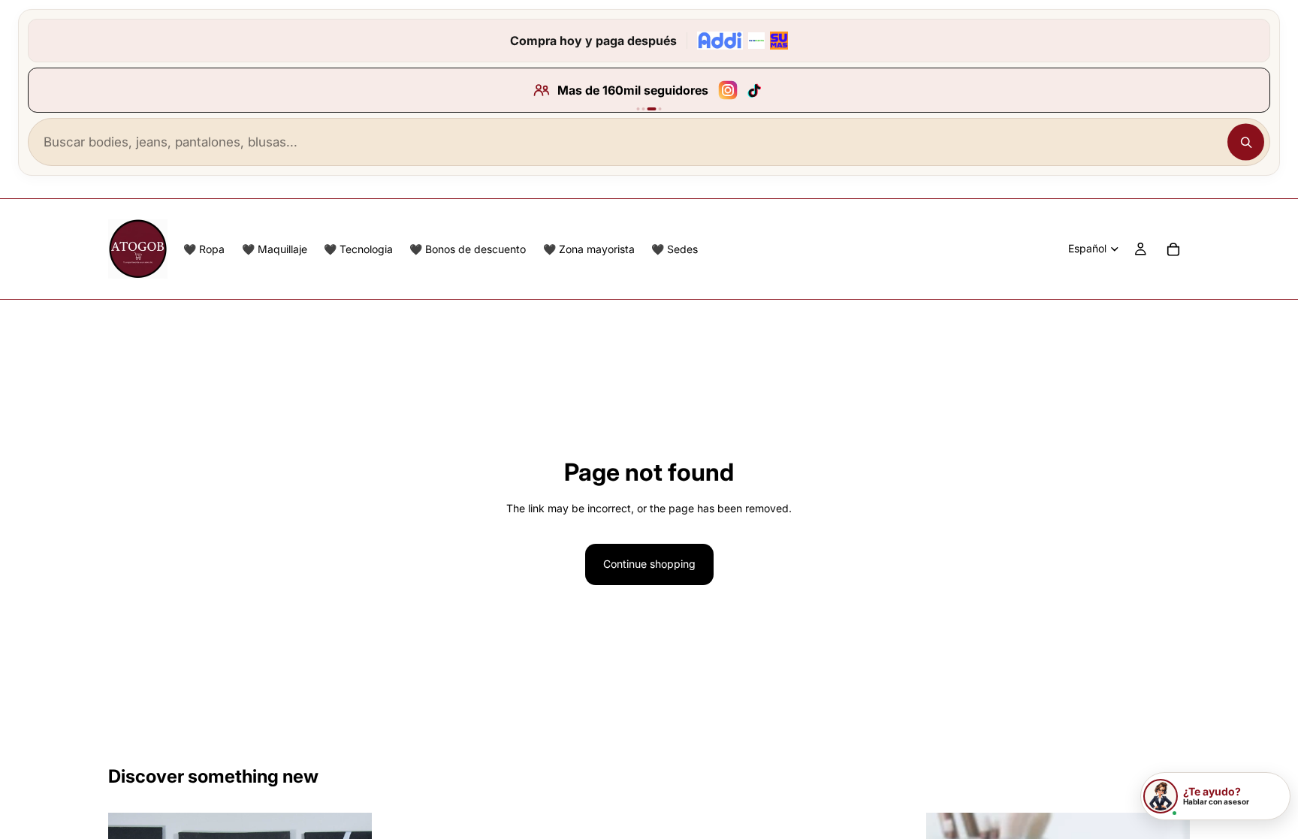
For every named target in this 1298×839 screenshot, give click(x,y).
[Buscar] (1245, 142)
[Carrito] (1173, 249)
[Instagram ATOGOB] (728, 90)
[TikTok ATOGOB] (755, 90)
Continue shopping (649, 563)
